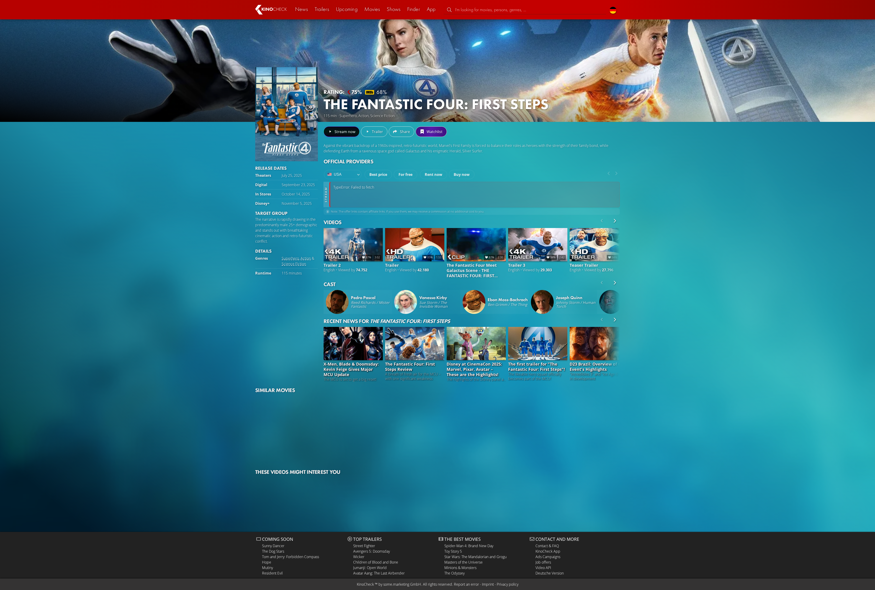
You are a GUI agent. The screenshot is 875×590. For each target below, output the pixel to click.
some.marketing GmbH (402, 584)
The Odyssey (454, 573)
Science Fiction (294, 263)
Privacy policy (507, 584)
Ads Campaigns (547, 556)
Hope (266, 562)
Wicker (358, 556)
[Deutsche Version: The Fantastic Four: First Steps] (613, 9)
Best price (378, 174)
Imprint (488, 584)
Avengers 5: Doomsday (371, 551)
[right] (616, 173)
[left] (608, 173)
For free (405, 174)
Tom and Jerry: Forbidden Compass (290, 556)
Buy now (462, 174)
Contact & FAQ (547, 546)
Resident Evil (272, 573)
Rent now (433, 174)
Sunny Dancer (273, 546)
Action (306, 258)
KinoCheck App (547, 551)
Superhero (290, 258)
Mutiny (267, 567)
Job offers (543, 562)
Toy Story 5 (453, 551)
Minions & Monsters (460, 567)
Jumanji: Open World (370, 567)
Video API (543, 567)
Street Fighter (364, 546)
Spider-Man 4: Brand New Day (468, 546)
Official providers (348, 161)
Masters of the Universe (463, 562)
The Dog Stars (273, 551)
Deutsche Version (549, 573)
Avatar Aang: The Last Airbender (379, 573)
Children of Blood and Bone (375, 562)
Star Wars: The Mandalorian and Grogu (475, 556)
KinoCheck (365, 584)
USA (338, 174)
